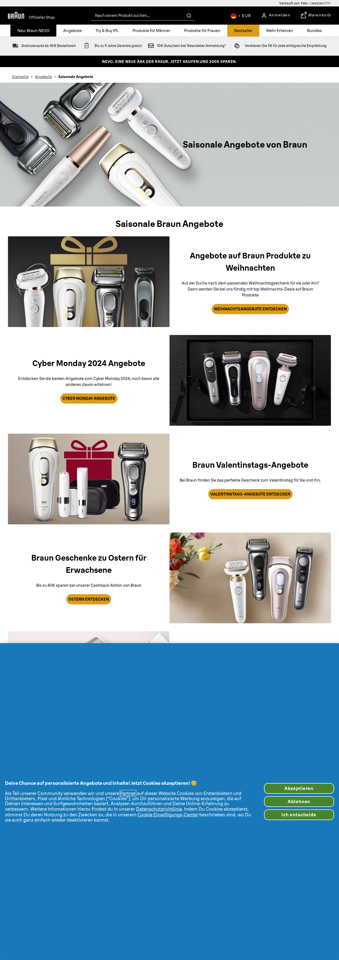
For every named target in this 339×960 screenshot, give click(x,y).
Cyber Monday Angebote (89, 398)
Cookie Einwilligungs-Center (167, 815)
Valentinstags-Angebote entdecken (250, 494)
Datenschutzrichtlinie (159, 809)
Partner (128, 793)
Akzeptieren (298, 788)
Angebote (43, 76)
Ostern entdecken (88, 599)
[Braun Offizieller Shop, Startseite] (31, 15)
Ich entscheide (298, 815)
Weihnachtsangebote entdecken (250, 308)
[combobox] (142, 15)
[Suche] (188, 15)
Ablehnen (299, 801)
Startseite (20, 76)
